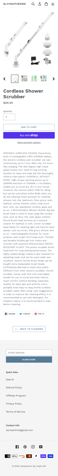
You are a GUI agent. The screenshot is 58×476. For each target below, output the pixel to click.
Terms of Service (15, 411)
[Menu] (53, 4)
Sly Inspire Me (39, 466)
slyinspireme (14, 3)
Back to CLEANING (31, 329)
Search (10, 379)
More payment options (29, 142)
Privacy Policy (14, 403)
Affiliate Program (16, 395)
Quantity (7, 111)
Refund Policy (14, 387)
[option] (15, 79)
